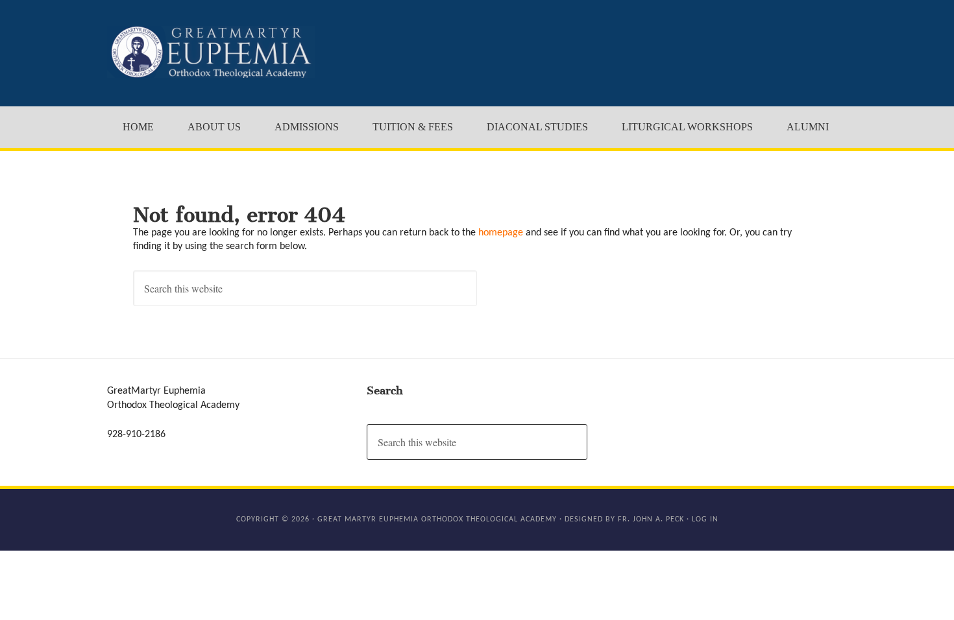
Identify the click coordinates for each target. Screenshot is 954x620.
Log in (705, 519)
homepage (500, 233)
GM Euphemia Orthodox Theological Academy (211, 52)
